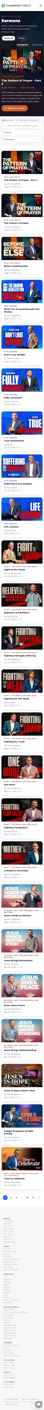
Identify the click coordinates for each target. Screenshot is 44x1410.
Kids (5, 1277)
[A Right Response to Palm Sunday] (22, 1116)
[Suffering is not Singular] (22, 466)
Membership (8, 1229)
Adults (6, 1284)
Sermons (10, 20)
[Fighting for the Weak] (22, 681)
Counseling (8, 1315)
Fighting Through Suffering (20, 655)
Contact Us (8, 1239)
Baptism (7, 1237)
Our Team (7, 1224)
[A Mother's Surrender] (22, 853)
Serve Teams (8, 1363)
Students (7, 1279)
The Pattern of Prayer (16, 223)
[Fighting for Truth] (22, 724)
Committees (8, 1353)
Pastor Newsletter (11, 1270)
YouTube (38, 1399)
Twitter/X (25, 1402)
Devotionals (8, 1267)
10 (27, 1198)
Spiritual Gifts (9, 1365)
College (6, 1282)
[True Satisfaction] (22, 423)
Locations (7, 1226)
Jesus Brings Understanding (20, 1050)
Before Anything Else (16, 266)
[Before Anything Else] (22, 248)
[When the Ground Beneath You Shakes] (22, 291)
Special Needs (9, 1333)
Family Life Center (11, 1300)
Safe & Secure (9, 1368)
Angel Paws (8, 1310)
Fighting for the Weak (16, 698)
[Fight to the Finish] (22, 552)
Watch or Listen (16, 108)
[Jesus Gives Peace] (22, 985)
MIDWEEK (8, 1302)
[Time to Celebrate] (22, 1159)
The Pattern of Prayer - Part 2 (21, 82)
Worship (6, 1290)
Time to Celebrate (14, 1178)
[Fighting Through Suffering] (22, 638)
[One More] (22, 767)
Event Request (9, 1377)
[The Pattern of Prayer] (22, 205)
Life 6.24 (7, 1323)
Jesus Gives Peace (14, 1005)
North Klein (37, 45)
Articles (6, 1254)
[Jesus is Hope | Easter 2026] (22, 1075)
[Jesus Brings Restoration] (22, 940)
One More (9, 784)
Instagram (35, 1402)
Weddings (7, 1338)
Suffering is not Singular (18, 483)
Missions (7, 1292)
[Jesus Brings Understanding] (22, 1030)
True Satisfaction (14, 440)
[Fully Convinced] (22, 380)
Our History (8, 1234)
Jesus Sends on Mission (17, 915)
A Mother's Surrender (16, 870)
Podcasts (7, 1257)
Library (6, 1297)
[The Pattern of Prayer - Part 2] (22, 61)
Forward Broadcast (11, 1259)
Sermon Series (9, 1251)
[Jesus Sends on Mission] (22, 896)
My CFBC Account (11, 1345)
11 (33, 1198)
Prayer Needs (9, 1242)
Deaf (5, 1295)
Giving (6, 1348)
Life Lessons (11, 527)
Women (6, 1287)
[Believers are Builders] (22, 595)
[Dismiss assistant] (41, 1401)
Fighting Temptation (16, 827)
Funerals (7, 1320)
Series (21, 38)
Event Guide (8, 1375)
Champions (22, 45)
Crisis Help (7, 1317)
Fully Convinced (13, 397)
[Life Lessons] (22, 509)
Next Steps (8, 1231)
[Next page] (38, 1197)
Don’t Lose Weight (14, 354)
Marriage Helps (9, 1325)
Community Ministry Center (15, 1312)
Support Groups (10, 1335)
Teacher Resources (11, 1355)
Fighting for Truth (14, 741)
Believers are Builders (16, 612)
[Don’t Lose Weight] (22, 337)
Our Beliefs (8, 1221)
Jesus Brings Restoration (18, 960)
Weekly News (9, 1262)
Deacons (7, 1350)
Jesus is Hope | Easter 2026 (19, 1090)
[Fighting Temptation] (22, 810)
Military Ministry (10, 1328)
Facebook (27, 1399)
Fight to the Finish (14, 569)
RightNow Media (10, 1264)
